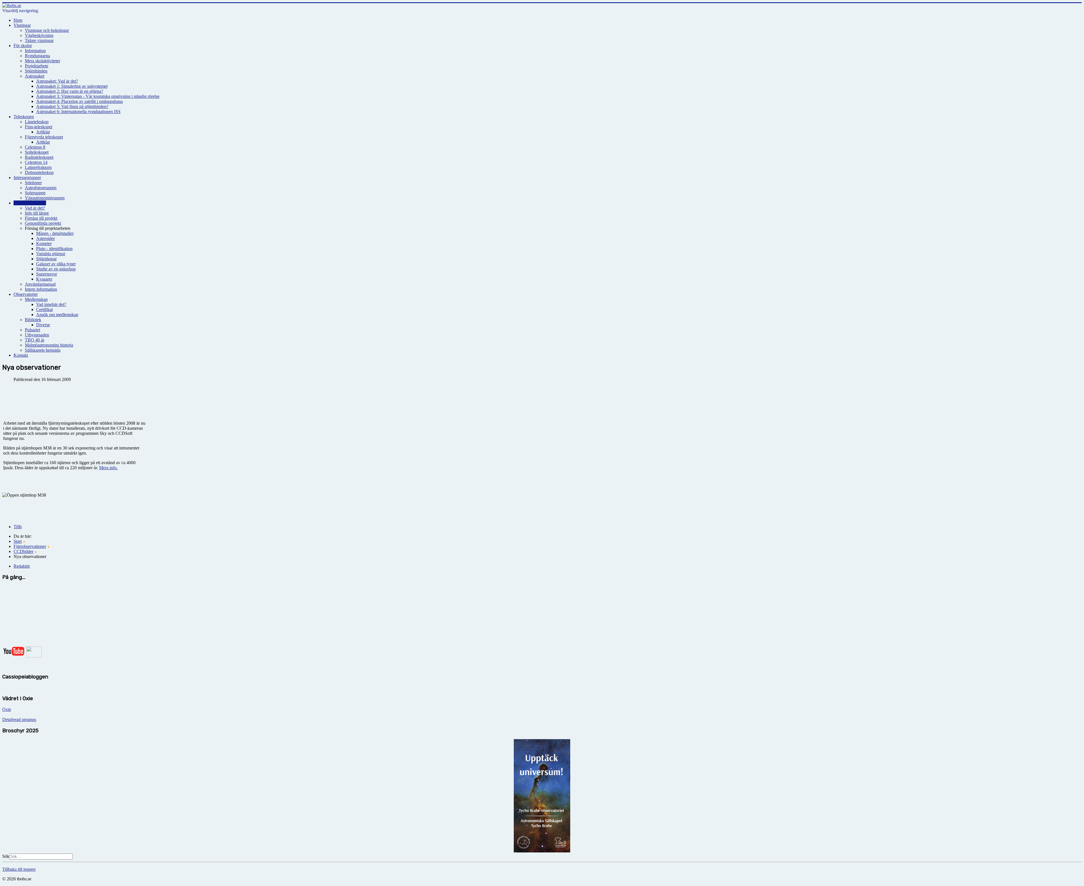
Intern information (41, 289)
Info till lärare (37, 213)
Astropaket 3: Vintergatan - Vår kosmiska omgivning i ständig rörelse (97, 96)
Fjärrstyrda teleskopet (44, 137)
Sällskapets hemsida (42, 350)
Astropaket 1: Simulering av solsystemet (72, 86)
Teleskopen (24, 116)
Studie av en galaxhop (56, 268)
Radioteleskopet (39, 157)
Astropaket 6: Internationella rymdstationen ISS (78, 111)
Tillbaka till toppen (19, 869)
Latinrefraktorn (38, 167)
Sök (5, 856)
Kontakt (21, 355)
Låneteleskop (37, 121)
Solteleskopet (37, 152)
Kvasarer (44, 279)
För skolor (23, 45)
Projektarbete (36, 65)
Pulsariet (32, 329)
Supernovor (46, 274)
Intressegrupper (27, 177)
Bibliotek (33, 319)
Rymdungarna (37, 55)
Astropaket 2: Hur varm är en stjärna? (69, 91)
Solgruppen (35, 192)
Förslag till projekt (41, 218)
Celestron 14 (36, 162)
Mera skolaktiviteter (42, 60)
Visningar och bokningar (47, 30)
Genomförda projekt (43, 223)
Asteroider (45, 238)
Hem (18, 20)
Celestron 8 (35, 147)
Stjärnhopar (46, 258)
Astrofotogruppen (40, 187)
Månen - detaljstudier (55, 233)
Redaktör (22, 566)
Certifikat (44, 309)
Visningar (22, 25)
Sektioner (33, 182)
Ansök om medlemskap (57, 314)
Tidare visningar (39, 40)
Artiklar (43, 131)
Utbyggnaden (37, 334)
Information (35, 50)
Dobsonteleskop (39, 172)
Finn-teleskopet (38, 126)
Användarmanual (40, 284)
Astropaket (34, 76)
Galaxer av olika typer (56, 263)
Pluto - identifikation (54, 248)
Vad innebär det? (51, 304)
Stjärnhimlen (36, 71)
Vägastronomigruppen (45, 197)
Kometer (44, 243)
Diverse (43, 324)
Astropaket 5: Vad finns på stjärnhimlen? (72, 106)
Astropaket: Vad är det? (57, 81)
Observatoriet (26, 294)
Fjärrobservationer (30, 202)
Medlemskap (36, 299)
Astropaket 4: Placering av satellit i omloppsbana (79, 101)
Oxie (6, 709)
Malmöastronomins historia (49, 345)
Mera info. (108, 467)
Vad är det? (35, 208)
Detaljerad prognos (19, 719)
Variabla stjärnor (50, 253)
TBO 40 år (34, 340)
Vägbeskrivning (39, 35)
